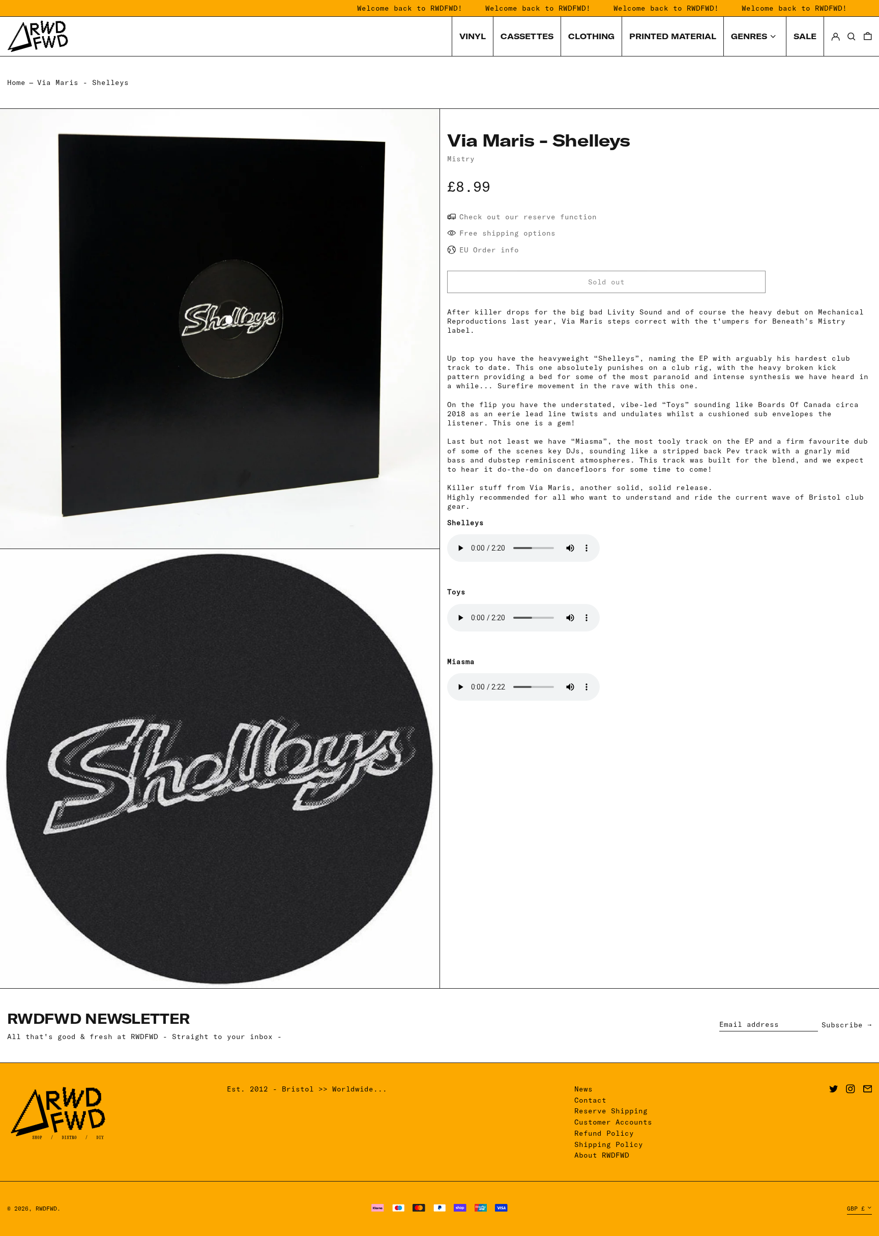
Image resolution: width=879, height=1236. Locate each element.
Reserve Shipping (611, 1110)
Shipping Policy (608, 1144)
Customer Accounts (613, 1122)
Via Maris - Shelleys (83, 82)
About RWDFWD (601, 1155)
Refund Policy (604, 1133)
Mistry (461, 158)
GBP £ (856, 1208)
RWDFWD (46, 1208)
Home (16, 82)
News (583, 1089)
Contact (590, 1100)
